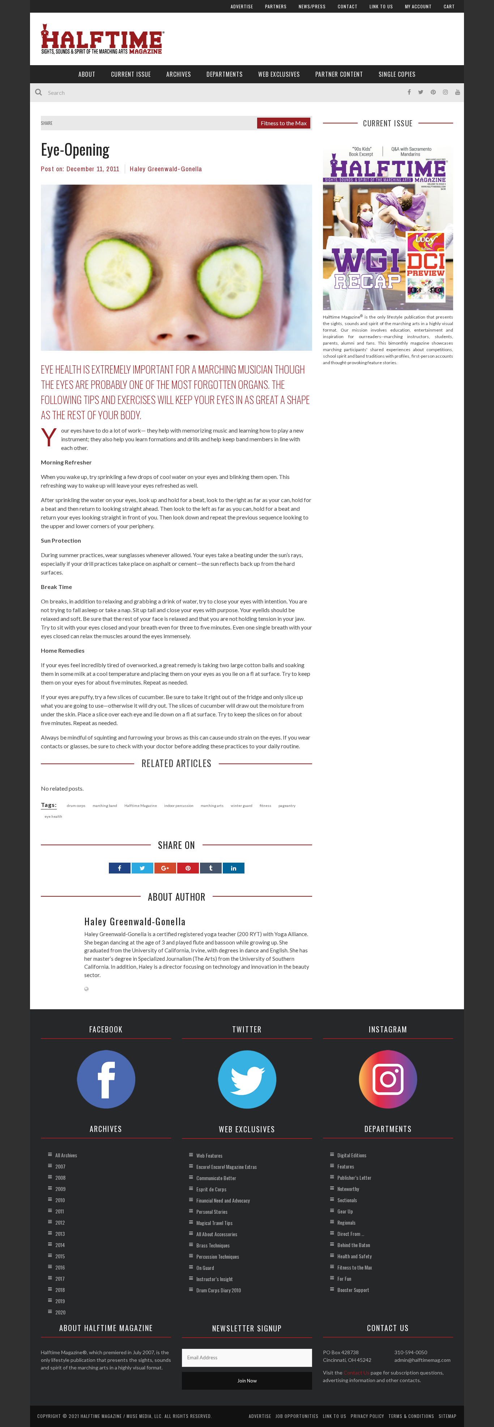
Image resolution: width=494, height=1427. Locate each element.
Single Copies (397, 74)
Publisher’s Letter (354, 1177)
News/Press (312, 6)
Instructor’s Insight (214, 1279)
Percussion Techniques (217, 1256)
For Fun (344, 1278)
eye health (53, 816)
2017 (60, 1278)
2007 (60, 1166)
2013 (60, 1233)
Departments (224, 74)
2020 (60, 1312)
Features (345, 1166)
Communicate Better (216, 1178)
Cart (449, 6)
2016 (60, 1267)
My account (418, 6)
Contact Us (357, 1372)
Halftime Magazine (140, 805)
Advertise (242, 6)
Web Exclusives (279, 74)
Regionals (346, 1222)
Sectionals (347, 1200)
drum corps (76, 805)
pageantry (286, 805)
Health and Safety (354, 1256)
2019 (60, 1301)
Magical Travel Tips (214, 1222)
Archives (178, 74)
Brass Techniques (213, 1245)
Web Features (209, 1155)
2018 (60, 1289)
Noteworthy (348, 1188)
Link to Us (381, 6)
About (86, 74)
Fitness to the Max (284, 122)
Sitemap (448, 1416)
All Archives (66, 1155)
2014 (60, 1245)
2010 (60, 1200)
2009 (60, 1188)
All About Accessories (216, 1234)
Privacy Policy (367, 1416)
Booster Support (353, 1289)
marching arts (212, 805)
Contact (348, 6)
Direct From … (350, 1233)
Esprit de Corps (211, 1189)
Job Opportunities (297, 1416)
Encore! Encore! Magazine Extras (226, 1166)
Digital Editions (351, 1155)
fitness (265, 805)
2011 (59, 1211)
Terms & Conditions (411, 1416)
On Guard (205, 1267)
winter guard (241, 805)
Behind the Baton (353, 1245)
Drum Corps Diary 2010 (218, 1290)
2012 (60, 1222)
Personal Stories (211, 1211)
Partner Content (339, 74)
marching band (105, 805)
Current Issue (131, 74)
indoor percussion (178, 805)
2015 (60, 1256)
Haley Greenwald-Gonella (166, 168)
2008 (60, 1177)
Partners (276, 6)
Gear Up (345, 1211)
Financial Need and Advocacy (223, 1200)
